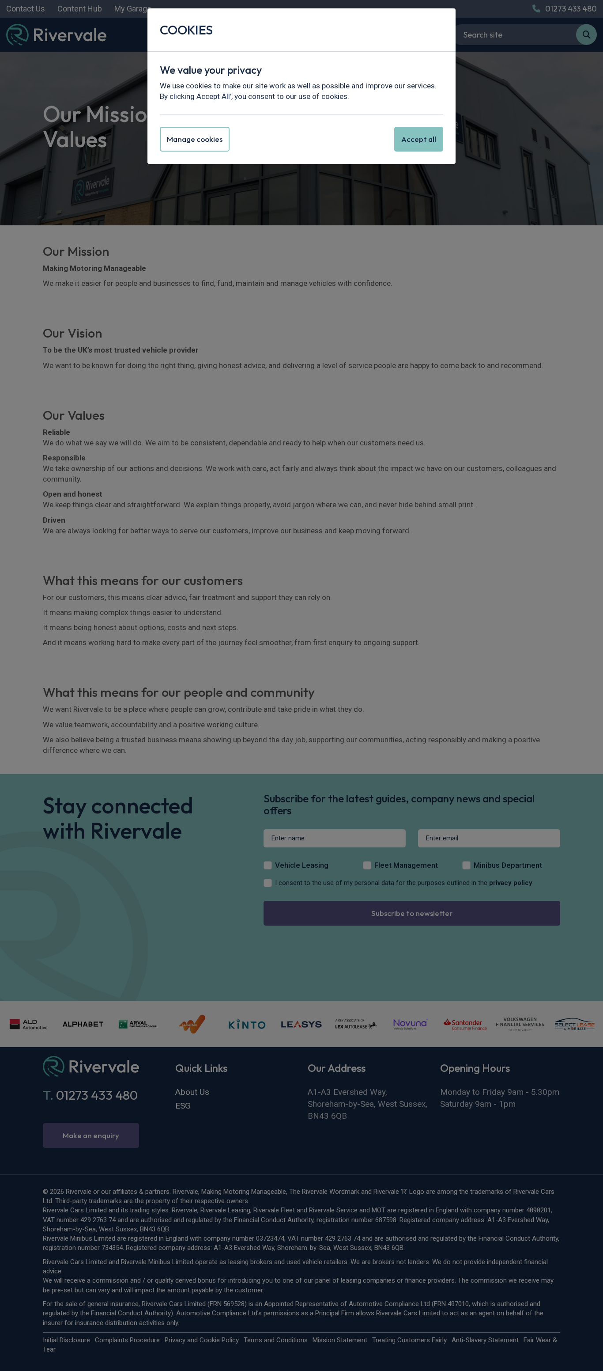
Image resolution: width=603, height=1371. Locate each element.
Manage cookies (194, 139)
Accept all (418, 139)
